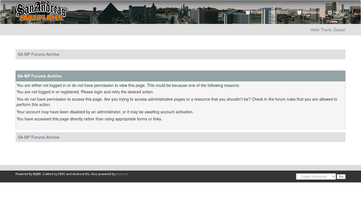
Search (282, 12)
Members (310, 12)
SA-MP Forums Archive (39, 54)
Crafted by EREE (54, 174)
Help (336, 12)
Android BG (80, 174)
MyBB (37, 174)
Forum (256, 12)
